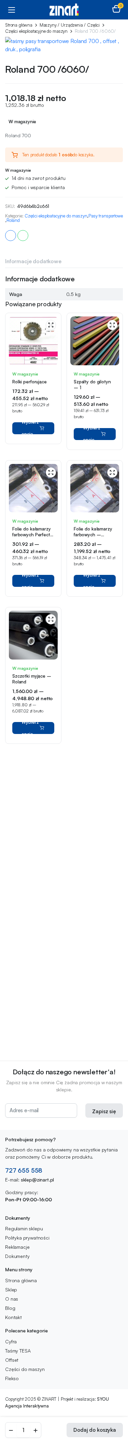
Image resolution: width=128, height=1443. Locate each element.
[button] (116, 9)
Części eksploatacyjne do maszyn (36, 31)
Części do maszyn (24, 1369)
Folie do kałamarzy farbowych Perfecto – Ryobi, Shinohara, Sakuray (33, 537)
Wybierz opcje (30, 428)
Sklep (11, 1289)
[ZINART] (64, 9)
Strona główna (18, 25)
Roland (13, 220)
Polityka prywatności (27, 1238)
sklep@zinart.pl (37, 1180)
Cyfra (11, 1341)
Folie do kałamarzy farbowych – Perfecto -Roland (93, 534)
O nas (11, 1299)
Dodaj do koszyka (94, 1430)
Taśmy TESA (17, 1351)
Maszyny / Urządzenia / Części (70, 25)
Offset (11, 1360)
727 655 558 (23, 1170)
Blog (10, 1308)
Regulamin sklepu (24, 1228)
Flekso (12, 1378)
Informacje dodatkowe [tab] (33, 261)
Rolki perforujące (29, 381)
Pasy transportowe (105, 216)
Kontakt (13, 1317)
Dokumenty (17, 1256)
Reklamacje (17, 1247)
